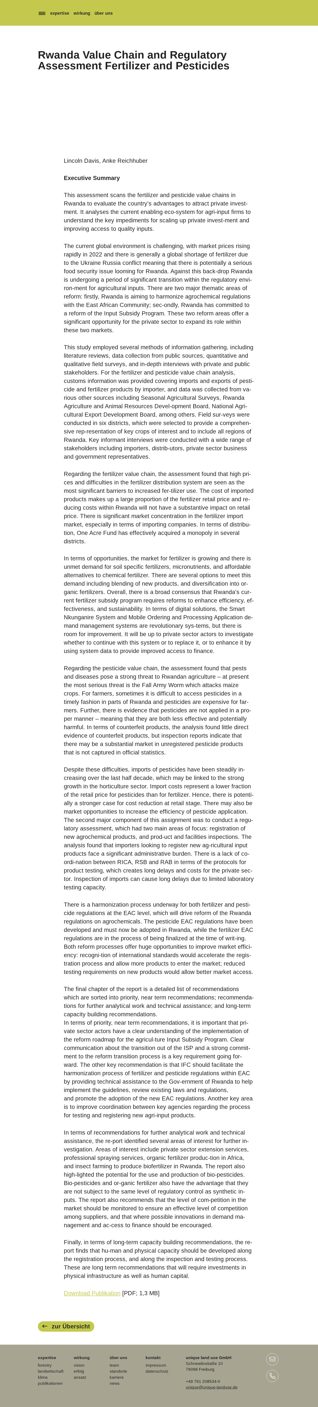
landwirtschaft (50, 1371)
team (114, 1365)
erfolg (79, 1371)
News (115, 1383)
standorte (118, 1371)
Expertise (59, 13)
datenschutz (157, 1371)
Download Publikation (92, 1293)
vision (79, 1365)
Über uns (104, 13)
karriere (117, 1377)
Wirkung (82, 13)
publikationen (50, 1383)
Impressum (156, 1365)
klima (43, 1377)
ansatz (80, 1377)
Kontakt (153, 1357)
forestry (45, 1365)
